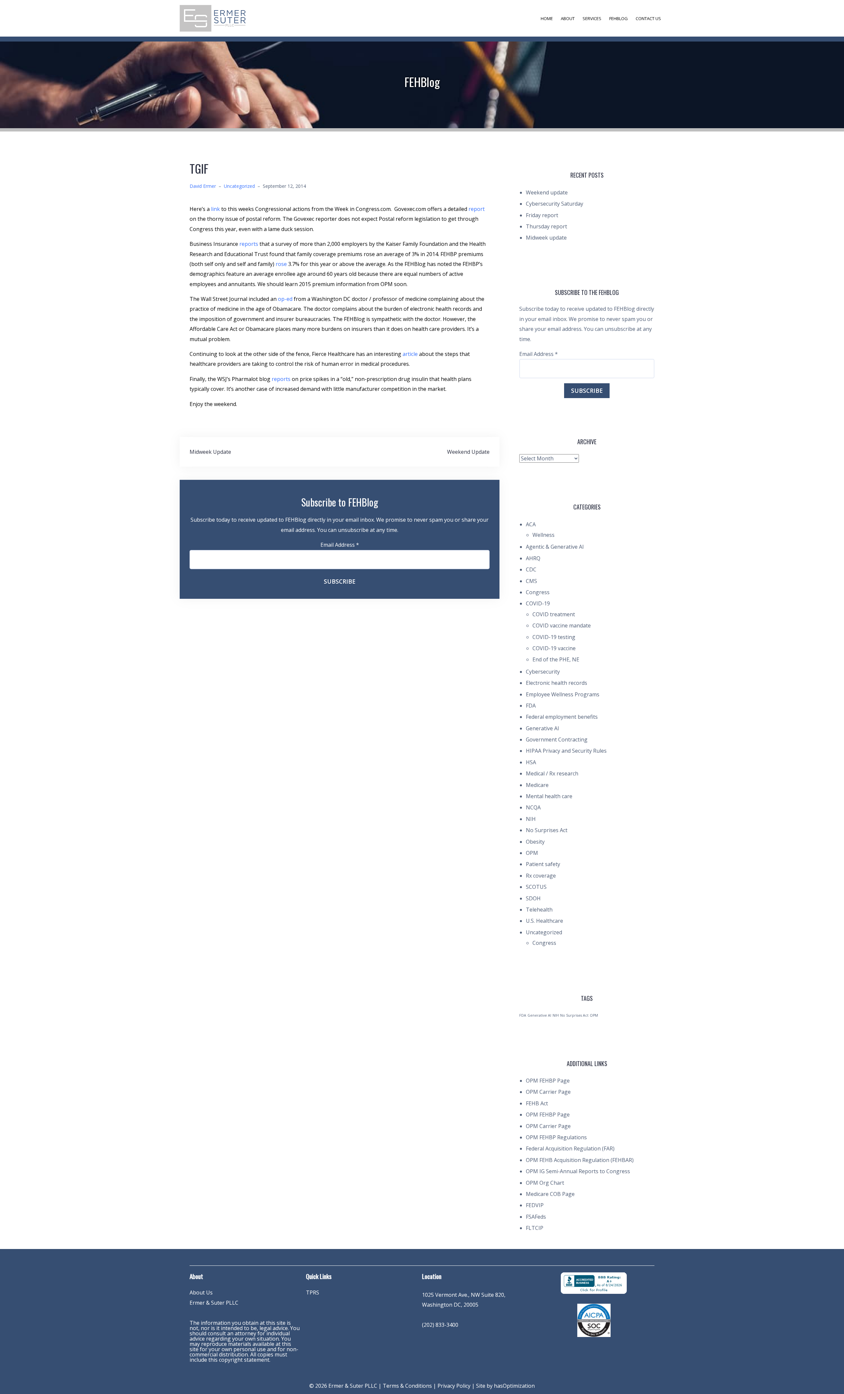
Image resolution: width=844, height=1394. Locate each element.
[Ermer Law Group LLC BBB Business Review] (594, 1282)
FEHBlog (618, 18)
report (476, 209)
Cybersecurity (543, 671)
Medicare (537, 785)
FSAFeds (536, 1216)
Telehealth (539, 909)
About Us (201, 1292)
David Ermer (203, 186)
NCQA (533, 807)
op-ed (285, 299)
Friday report (542, 215)
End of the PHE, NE (555, 659)
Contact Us (648, 18)
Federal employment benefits (562, 716)
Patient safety (543, 864)
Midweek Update (210, 451)
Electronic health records (556, 682)
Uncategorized (239, 186)
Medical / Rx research (552, 773)
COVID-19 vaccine (554, 648)
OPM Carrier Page (548, 1091)
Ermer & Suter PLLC (214, 1302)
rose (282, 264)
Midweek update (546, 237)
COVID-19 (538, 603)
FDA (531, 705)
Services (592, 18)
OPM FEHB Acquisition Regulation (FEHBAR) (580, 1160)
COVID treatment (553, 614)
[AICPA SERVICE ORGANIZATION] (594, 1319)
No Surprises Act (546, 830)
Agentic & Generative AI (555, 546)
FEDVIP (535, 1205)
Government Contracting (557, 739)
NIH (531, 819)
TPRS (312, 1292)
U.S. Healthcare (544, 920)
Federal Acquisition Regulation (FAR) (570, 1148)
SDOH (533, 898)
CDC (531, 569)
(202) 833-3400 (440, 1324)
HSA (531, 762)
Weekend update (547, 192)
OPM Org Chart (545, 1182)
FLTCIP (534, 1228)
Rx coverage (541, 875)
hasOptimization (514, 1385)
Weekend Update (468, 451)
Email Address (339, 544)
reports (249, 243)
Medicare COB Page (550, 1194)
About (568, 18)
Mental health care (549, 796)
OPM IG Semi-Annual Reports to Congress (578, 1171)
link (216, 209)
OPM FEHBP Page (548, 1080)
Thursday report (546, 226)
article (411, 354)
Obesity (535, 841)
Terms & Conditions (407, 1385)
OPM (532, 853)
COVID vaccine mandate (561, 625)
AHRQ (533, 558)
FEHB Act (537, 1103)
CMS (531, 581)
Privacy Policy (453, 1385)
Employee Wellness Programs (562, 694)
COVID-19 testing (553, 637)
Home (547, 18)
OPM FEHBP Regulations (556, 1137)
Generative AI (542, 728)
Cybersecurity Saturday (554, 203)
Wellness (543, 534)
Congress (538, 592)
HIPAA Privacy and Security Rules (566, 750)
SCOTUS (536, 886)
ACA (531, 524)
